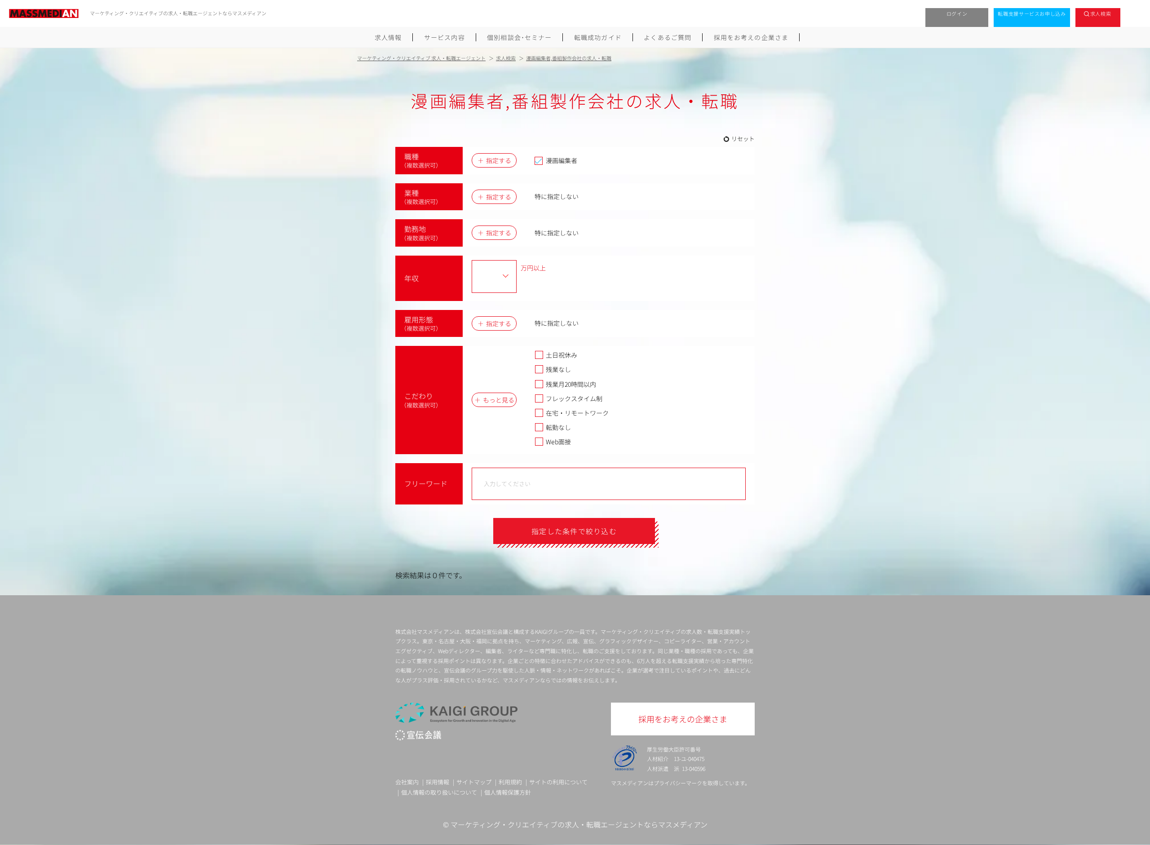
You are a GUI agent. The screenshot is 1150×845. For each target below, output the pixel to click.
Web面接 (558, 441)
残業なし (558, 369)
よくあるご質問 (667, 37)
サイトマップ (473, 782)
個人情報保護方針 (507, 792)
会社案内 (407, 782)
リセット (743, 138)
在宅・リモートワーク (577, 412)
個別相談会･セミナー (519, 37)
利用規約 (510, 782)
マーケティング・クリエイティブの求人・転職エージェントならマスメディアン (579, 824)
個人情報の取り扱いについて (439, 792)
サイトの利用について (558, 782)
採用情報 (437, 782)
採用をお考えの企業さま (751, 37)
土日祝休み (561, 354)
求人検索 (1100, 13)
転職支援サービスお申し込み (1032, 13)
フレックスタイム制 (574, 398)
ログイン (957, 13)
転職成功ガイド (598, 37)
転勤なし (558, 427)
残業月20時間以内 (571, 384)
